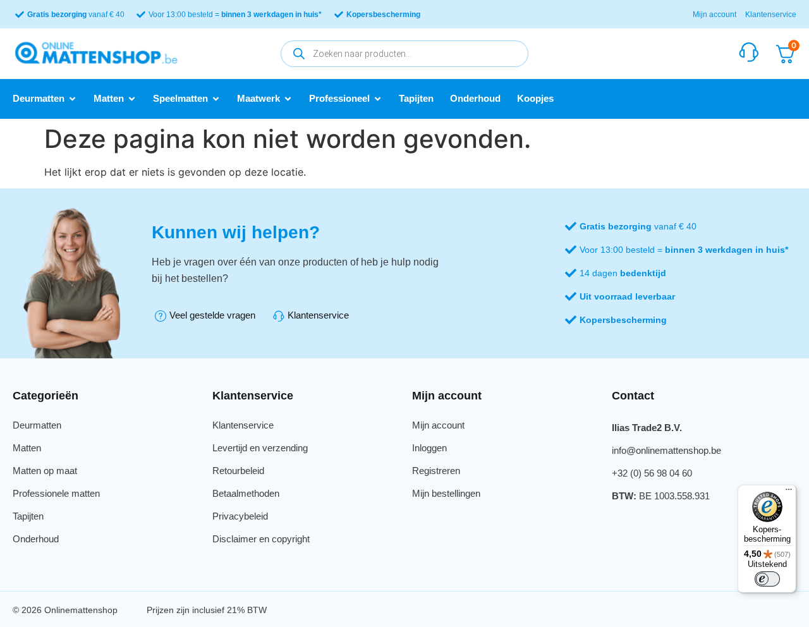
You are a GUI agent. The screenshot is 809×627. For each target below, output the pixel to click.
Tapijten (28, 516)
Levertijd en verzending (260, 447)
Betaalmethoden (245, 493)
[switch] (767, 579)
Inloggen (429, 447)
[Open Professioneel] (377, 99)
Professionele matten (56, 493)
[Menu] (788, 492)
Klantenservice (770, 14)
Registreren (436, 470)
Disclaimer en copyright (261, 538)
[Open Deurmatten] (72, 99)
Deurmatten (37, 425)
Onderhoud (36, 538)
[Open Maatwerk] (288, 99)
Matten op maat (45, 470)
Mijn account (714, 14)
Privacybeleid (240, 516)
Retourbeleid (238, 470)
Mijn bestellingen (446, 493)
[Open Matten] (132, 99)
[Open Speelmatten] (216, 99)
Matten (27, 447)
